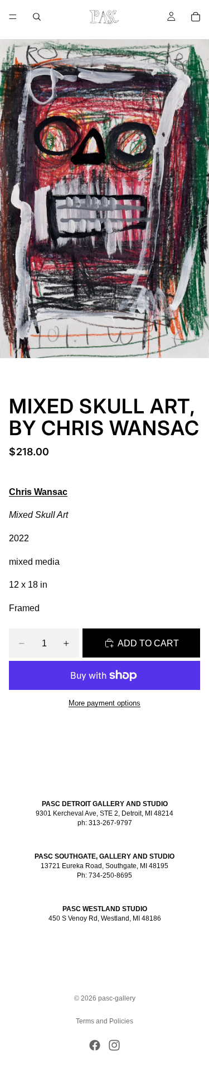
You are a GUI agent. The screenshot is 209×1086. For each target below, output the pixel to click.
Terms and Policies (104, 1021)
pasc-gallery (116, 998)
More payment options (104, 703)
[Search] (37, 16)
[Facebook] (94, 1045)
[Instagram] (114, 1045)
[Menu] (13, 17)
